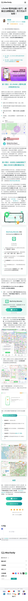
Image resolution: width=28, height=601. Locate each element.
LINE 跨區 (13, 199)
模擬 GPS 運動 (18, 433)
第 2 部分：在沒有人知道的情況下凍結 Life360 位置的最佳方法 (14, 60)
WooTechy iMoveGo (12, 232)
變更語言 (5, 557)
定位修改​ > (6, 538)
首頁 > (3, 538)
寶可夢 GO (15, 201)
